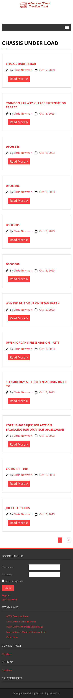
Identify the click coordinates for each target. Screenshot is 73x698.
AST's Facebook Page (17, 616)
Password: (7, 574)
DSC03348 (13, 146)
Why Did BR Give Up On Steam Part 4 (33, 303)
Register (6, 595)
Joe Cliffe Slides (18, 508)
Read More (17, 79)
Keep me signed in (14, 581)
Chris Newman (23, 70)
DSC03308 (13, 264)
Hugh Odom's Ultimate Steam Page (24, 626)
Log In (8, 587)
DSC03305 (13, 225)
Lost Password (9, 599)
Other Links (12, 637)
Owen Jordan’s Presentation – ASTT (33, 342)
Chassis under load (21, 64)
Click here (7, 654)
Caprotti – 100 (17, 469)
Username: (7, 567)
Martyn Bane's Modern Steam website (26, 632)
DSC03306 (13, 186)
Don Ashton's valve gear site (21, 621)
